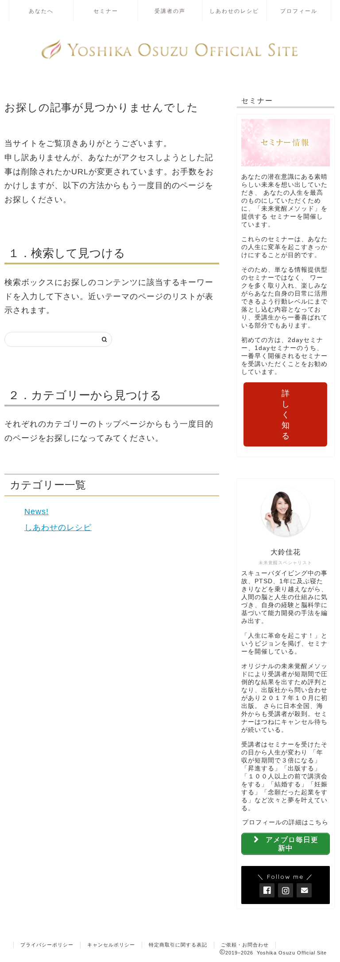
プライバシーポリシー (46, 944)
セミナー (105, 11)
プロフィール (298, 11)
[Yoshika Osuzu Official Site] (170, 58)
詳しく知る (286, 414)
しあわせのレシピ (234, 11)
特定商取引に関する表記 (178, 944)
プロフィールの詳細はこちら (285, 822)
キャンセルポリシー (111, 944)
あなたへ (41, 11)
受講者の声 (170, 11)
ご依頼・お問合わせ (245, 944)
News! (36, 511)
